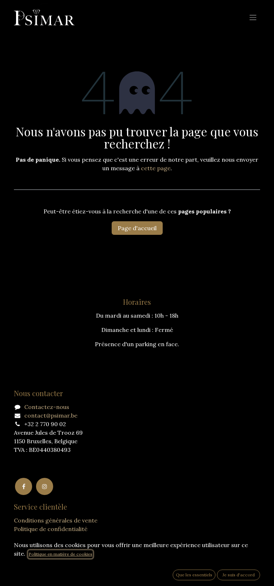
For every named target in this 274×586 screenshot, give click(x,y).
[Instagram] (44, 486)
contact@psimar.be (50, 415)
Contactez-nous (46, 406)
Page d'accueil (137, 228)
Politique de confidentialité (50, 528)
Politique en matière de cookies (60, 554)
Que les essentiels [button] (194, 574)
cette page (156, 168)
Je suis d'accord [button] (239, 574)
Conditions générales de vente (55, 520)
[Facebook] (23, 486)
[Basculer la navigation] (253, 17)
